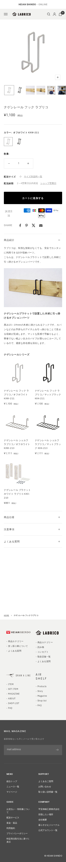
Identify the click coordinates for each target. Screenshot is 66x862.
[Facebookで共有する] (20, 225)
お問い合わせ (44, 786)
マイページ (12, 791)
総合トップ (12, 781)
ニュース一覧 (13, 786)
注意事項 (9, 529)
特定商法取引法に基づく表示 (18, 840)
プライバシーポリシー (17, 833)
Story (40, 690)
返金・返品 (12, 822)
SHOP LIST (13, 703)
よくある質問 (12, 541)
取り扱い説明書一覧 (47, 791)
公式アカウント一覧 (47, 830)
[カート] (60, 14)
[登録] (57, 750)
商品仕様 (9, 517)
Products (42, 686)
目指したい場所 (45, 814)
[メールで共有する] (41, 225)
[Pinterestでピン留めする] (26, 225)
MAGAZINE (14, 693)
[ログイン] (54, 14)
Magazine (42, 695)
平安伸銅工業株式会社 (48, 808)
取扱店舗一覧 (44, 656)
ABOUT (11, 698)
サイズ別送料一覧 (33, 176)
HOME (6, 615)
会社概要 (42, 819)
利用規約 (11, 827)
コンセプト (42, 651)
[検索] (49, 14)
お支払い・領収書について (18, 810)
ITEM (11, 684)
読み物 (40, 646)
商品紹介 (9, 240)
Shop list (41, 700)
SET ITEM (13, 688)
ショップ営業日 (48, 183)
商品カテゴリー (15, 641)
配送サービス (13, 817)
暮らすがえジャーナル (48, 824)
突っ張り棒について (18, 645)
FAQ (10, 707)
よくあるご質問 (45, 781)
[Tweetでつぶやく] (33, 225)
